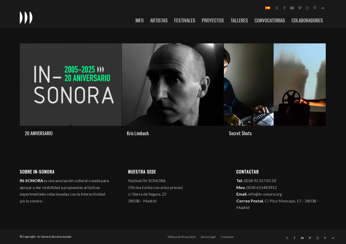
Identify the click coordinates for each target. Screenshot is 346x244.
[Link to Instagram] (307, 8)
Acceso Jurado (61, 236)
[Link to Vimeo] (299, 8)
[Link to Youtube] (292, 8)
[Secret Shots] (275, 84)
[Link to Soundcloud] (322, 8)
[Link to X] (277, 8)
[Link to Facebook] (284, 8)
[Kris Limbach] (173, 84)
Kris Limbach (138, 133)
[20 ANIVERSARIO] (71, 84)
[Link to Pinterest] (315, 8)
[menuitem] (139, 20)
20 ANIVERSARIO (39, 133)
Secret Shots (240, 133)
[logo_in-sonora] (26, 17)
